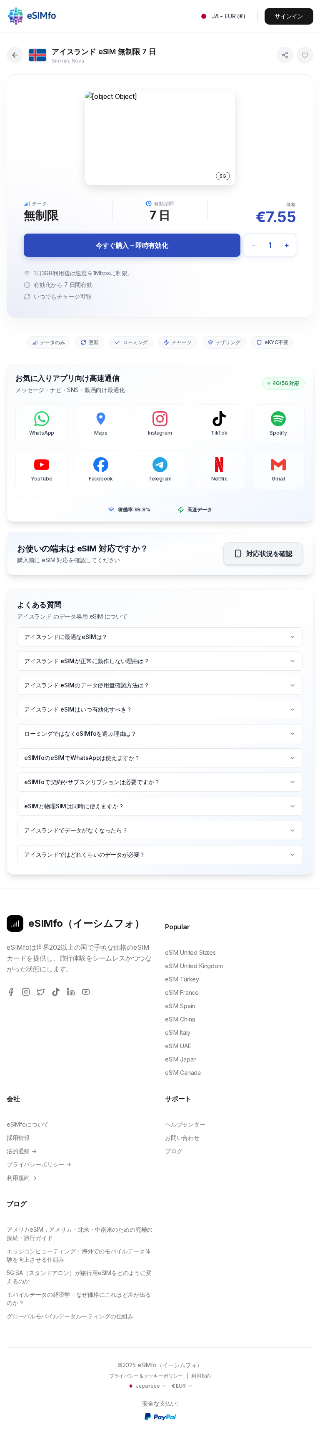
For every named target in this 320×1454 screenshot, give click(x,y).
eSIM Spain (180, 1005)
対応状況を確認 (269, 553)
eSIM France (182, 992)
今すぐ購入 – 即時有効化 (132, 245)
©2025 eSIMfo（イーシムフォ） (160, 1364)
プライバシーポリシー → (39, 1164)
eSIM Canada (183, 1072)
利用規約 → (22, 1177)
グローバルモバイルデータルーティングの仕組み (70, 1316)
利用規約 (201, 1376)
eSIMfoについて (28, 1124)
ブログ (173, 1151)
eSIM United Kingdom (194, 965)
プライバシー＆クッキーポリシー (146, 1376)
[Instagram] (26, 992)
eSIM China (180, 1019)
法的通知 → (22, 1151)
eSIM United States (190, 952)
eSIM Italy (177, 1032)
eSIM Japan (181, 1059)
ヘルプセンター (185, 1124)
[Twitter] (41, 992)
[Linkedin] (71, 992)
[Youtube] (86, 992)
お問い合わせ (182, 1137)
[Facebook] (11, 992)
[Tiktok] (56, 992)
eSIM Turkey (182, 979)
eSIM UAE (178, 1045)
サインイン (289, 16)
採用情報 (18, 1137)
